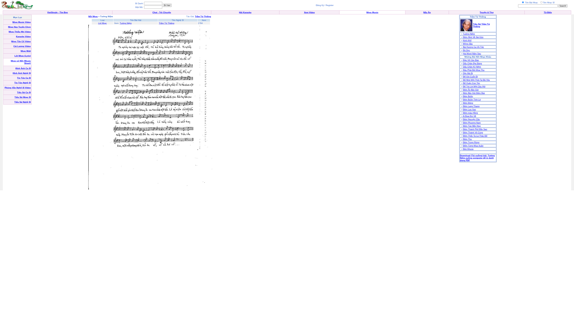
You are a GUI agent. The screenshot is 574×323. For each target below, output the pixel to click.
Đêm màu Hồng (470, 113)
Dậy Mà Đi (468, 73)
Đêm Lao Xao (469, 109)
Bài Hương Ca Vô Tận (473, 47)
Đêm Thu (467, 139)
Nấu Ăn (427, 12)
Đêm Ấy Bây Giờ (471, 90)
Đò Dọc (466, 50)
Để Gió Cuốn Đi (470, 76)
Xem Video (309, 12)
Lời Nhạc (102, 23)
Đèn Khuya (468, 149)
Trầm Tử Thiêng (166, 23)
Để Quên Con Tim (471, 83)
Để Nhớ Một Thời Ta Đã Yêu (476, 80)
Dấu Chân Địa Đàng (472, 63)
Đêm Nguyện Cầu (471, 119)
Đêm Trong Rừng (471, 142)
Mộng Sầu (468, 43)
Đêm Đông (468, 103)
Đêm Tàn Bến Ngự (472, 126)
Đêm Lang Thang (471, 106)
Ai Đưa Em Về (469, 116)
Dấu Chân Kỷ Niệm (472, 66)
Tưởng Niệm (126, 23)
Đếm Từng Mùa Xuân (473, 145)
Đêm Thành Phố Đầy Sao (475, 129)
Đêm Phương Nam (472, 122)
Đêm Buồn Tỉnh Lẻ (472, 99)
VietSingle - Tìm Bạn (57, 12)
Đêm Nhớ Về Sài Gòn (473, 37)
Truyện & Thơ (487, 12)
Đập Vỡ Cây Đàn (471, 60)
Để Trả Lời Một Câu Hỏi (474, 86)
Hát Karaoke (245, 12)
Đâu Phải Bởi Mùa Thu (473, 70)
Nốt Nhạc (93, 16)
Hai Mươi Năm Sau (472, 53)
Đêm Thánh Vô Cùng (473, 132)
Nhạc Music (372, 12)
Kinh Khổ (467, 40)
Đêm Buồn (468, 96)
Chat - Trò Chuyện (161, 12)
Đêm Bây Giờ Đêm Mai (474, 93)
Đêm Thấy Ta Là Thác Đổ (475, 136)
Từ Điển (548, 12)
